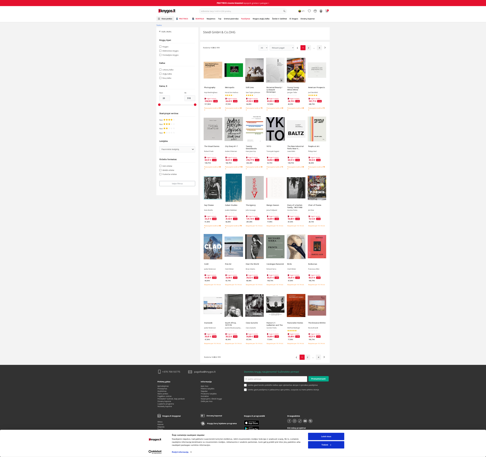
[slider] (159, 104)
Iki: (186, 93)
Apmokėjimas (163, 386)
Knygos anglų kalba (261, 18)
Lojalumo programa (165, 404)
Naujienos (211, 18)
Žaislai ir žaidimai (279, 18)
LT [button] (303, 11)
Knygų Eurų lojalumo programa (222, 423)
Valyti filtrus (177, 183)
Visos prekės (166, 18)
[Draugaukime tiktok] (300, 422)
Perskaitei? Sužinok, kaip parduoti (171, 399)
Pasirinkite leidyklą (177, 150)
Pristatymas (162, 388)
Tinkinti (324, 445)
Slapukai (204, 391)
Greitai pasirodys (231, 18)
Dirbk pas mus (206, 401)
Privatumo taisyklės (209, 393)
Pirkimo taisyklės (207, 388)
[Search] (284, 11)
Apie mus (204, 386)
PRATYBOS (183, 18)
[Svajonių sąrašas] (309, 11)
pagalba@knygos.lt (205, 371)
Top (219, 18)
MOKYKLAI (200, 18)
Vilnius (160, 422)
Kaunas (160, 424)
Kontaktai (205, 396)
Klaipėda (160, 427)
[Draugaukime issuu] (310, 422)
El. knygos (294, 18)
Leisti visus (326, 436)
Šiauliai (160, 429)
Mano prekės (162, 393)
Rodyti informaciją (180, 452)
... (314, 47)
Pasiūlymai (245, 18)
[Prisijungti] (321, 11)
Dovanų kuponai (308, 18)
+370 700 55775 (171, 371)
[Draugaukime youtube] (305, 422)
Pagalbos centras (164, 396)
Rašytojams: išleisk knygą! (211, 399)
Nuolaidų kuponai (164, 406)
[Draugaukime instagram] (295, 422)
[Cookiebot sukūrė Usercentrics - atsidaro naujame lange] (155, 452)
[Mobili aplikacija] (251, 428)
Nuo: (161, 93)
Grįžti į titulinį (166, 31)
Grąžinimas (162, 391)
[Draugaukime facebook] (289, 422)
